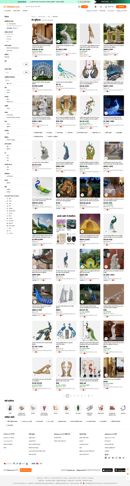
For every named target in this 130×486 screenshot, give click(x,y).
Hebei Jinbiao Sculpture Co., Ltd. (112, 278)
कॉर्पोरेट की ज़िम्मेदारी (8, 444)
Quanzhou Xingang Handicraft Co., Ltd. (66, 278)
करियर (5, 447)
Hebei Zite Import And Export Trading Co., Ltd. (42, 89)
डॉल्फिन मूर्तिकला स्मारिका (12, 421)
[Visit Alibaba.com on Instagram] (116, 458)
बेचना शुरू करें (108, 441)
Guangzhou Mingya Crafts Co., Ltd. (41, 54)
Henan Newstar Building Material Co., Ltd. (66, 313)
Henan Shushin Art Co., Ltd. (110, 53)
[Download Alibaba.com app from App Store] (107, 470)
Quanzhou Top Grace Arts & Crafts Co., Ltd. (42, 168)
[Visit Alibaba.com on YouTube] (120, 458)
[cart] (101, 7)
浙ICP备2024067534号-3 (110, 483)
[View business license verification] (81, 483)
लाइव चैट (81, 441)
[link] (127, 469)
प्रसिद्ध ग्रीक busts (96, 132)
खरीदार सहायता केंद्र (84, 437)
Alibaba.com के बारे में (9, 434)
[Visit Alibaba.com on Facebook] (106, 458)
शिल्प (49, 16)
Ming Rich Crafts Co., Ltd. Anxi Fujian (113, 243)
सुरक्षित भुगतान (32, 437)
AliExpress (40, 478)
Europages (91, 478)
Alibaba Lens (10, 470)
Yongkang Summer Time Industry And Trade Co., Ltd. (113, 89)
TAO (79, 478)
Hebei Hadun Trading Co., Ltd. (40, 125)
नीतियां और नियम (32, 454)
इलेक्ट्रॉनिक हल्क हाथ (38, 136)
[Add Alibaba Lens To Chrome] (26, 470)
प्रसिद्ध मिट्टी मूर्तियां (38, 132)
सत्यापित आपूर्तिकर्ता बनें (110, 447)
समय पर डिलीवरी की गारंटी (34, 444)
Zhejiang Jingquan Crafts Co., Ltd (65, 206)
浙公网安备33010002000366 (94, 483)
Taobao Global (72, 478)
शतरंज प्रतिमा (10, 425)
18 (88, 395)
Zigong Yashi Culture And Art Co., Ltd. (113, 125)
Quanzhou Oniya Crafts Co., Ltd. (88, 315)
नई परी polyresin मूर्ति (27, 421)
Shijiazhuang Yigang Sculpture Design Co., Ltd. (66, 170)
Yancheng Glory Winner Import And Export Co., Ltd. (113, 208)
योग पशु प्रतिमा (103, 421)
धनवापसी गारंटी (32, 441)
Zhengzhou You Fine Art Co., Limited (66, 53)
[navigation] (17, 206)
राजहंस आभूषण (60, 132)
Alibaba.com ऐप (80, 470)
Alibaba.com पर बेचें (110, 437)
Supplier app (71, 470)
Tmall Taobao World (56, 478)
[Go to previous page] (64, 395)
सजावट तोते (70, 132)
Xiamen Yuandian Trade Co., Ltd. (88, 126)
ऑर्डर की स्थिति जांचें (109, 444)
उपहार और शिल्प (41, 16)
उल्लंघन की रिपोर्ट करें (84, 454)
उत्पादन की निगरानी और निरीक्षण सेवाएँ (37, 451)
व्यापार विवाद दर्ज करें (83, 444)
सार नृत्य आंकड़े (40, 421)
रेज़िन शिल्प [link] (55, 16)
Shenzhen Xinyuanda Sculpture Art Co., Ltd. (42, 313)
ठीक (26, 64)
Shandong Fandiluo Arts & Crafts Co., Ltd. (90, 278)
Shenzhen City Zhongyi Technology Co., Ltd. (90, 171)
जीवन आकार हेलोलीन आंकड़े (76, 421)
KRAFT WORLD (84, 54)
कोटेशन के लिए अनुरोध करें (60, 441)
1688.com (47, 478)
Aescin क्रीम (50, 421)
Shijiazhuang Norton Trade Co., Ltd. (41, 278)
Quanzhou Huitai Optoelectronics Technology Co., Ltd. (90, 206)
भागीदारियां (107, 451)
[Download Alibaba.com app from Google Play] (120, 470)
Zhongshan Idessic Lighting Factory (89, 243)
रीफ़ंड (80, 447)
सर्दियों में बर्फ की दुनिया (116, 421)
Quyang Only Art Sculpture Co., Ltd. (41, 243)
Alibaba (33, 16)
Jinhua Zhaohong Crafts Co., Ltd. (89, 89)
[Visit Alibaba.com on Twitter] (113, 458)
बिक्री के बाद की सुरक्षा (33, 447)
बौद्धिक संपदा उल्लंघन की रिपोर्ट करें (86, 451)
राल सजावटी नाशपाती (91, 421)
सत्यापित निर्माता (57, 437)
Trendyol (83, 478)
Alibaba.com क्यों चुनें (9, 437)
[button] (79, 7)
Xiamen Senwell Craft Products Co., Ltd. (66, 88)
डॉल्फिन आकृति (109, 132)
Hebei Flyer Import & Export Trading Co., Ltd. (113, 170)
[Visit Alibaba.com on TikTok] (123, 458)
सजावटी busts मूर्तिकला (53, 136)
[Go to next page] (92, 395)
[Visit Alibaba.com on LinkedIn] (109, 458)
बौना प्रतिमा (49, 132)
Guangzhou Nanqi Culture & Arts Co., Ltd (66, 125)
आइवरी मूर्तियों (119, 132)
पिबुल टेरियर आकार (62, 421)
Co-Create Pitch (8, 441)
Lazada (65, 478)
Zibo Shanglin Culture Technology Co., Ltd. (42, 206)
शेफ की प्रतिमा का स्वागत (82, 132)
